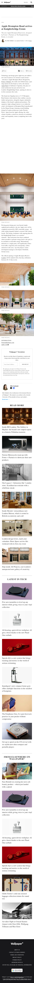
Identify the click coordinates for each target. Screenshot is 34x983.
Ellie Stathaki (10, 40)
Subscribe (26, 2)
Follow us (22, 70)
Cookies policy (17, 960)
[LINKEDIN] (14, 388)
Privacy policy (17, 957)
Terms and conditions (17, 955)
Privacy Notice (22, 370)
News (30, 40)
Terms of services (20, 369)
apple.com (4, 344)
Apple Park (4, 86)
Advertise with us (17, 962)
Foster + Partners (6, 82)
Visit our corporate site (18, 977)
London (3, 258)
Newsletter (30, 70)
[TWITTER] (11, 388)
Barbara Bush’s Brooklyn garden (18, 6)
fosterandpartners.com (7, 342)
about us (17, 950)
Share (5, 70)
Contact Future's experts (17, 952)
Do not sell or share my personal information (17, 965)
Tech (2, 22)
